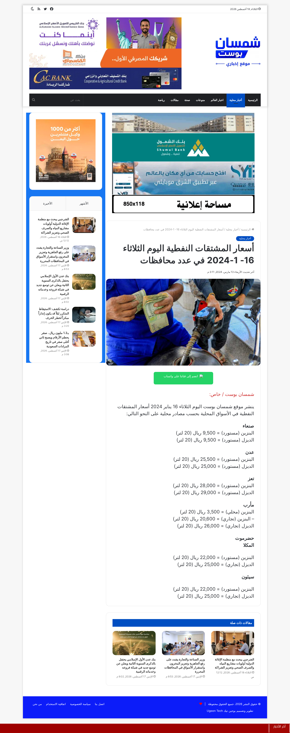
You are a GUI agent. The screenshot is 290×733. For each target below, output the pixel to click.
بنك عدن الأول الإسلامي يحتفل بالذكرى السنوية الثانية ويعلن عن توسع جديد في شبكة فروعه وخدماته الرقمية (52, 285)
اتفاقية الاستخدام (56, 704)
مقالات (175, 100)
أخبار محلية (235, 100)
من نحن (37, 704)
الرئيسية (253, 100)
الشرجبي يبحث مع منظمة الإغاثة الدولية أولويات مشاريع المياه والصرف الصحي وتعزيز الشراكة (234, 663)
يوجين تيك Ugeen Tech (221, 710)
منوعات (200, 100)
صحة (187, 100)
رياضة (161, 100)
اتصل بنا (99, 704)
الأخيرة (47, 203)
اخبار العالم (217, 100)
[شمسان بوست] (238, 51)
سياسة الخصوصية (80, 704)
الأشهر (84, 203)
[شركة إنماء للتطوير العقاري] (183, 122)
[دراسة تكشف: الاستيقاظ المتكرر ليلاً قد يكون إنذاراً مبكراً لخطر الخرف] (84, 315)
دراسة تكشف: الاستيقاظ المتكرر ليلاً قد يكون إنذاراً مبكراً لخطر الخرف (53, 313)
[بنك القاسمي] (66, 181)
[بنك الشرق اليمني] (183, 177)
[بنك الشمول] (183, 147)
